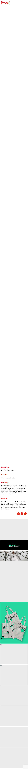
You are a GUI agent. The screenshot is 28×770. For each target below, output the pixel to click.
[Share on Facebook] (18, 513)
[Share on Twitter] (22, 513)
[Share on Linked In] (25, 513)
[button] (26, 3)
